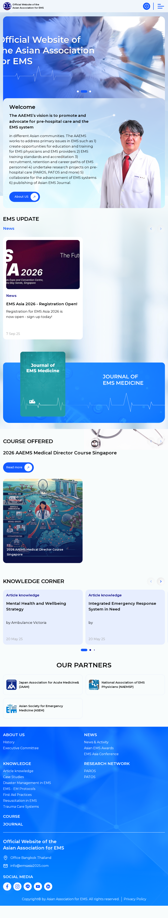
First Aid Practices (17, 795)
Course (11, 816)
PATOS (89, 777)
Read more (14, 467)
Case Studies (13, 777)
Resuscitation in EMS (20, 801)
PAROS (90, 771)
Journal (13, 824)
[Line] (28, 886)
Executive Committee (21, 748)
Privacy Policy (135, 899)
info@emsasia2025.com (29, 866)
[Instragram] (17, 886)
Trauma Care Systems (21, 807)
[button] (78, 91)
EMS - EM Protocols (19, 789)
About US (21, 196)
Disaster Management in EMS (27, 783)
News (8, 228)
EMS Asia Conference (101, 754)
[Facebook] (7, 886)
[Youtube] (38, 886)
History (9, 742)
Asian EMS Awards (99, 748)
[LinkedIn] (48, 886)
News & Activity (96, 742)
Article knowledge (18, 771)
